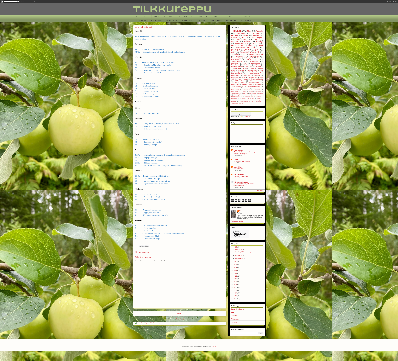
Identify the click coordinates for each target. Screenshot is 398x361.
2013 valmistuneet (174, 17)
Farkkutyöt (237, 95)
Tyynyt (257, 51)
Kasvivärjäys (235, 84)
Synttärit (260, 45)
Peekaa (233, 312)
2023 (235, 267)
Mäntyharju (239, 56)
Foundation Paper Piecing (253, 72)
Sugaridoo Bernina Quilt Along (245, 101)
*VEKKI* (236, 159)
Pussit (244, 91)
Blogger (214, 347)
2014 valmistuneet (189, 17)
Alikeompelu (246, 88)
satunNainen (238, 167)
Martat (246, 79)
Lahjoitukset (235, 65)
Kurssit (234, 37)
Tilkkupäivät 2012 (237, 82)
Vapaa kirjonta (257, 37)
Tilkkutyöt (236, 31)
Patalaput (247, 51)
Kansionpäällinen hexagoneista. (245, 252)
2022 (235, 270)
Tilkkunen (234, 315)
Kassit (233, 53)
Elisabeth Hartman (237, 66)
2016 (235, 287)
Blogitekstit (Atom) (181, 319)
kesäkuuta (239, 249)
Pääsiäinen (253, 68)
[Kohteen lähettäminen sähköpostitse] (140, 246)
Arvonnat (258, 66)
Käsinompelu (257, 89)
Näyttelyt (234, 42)
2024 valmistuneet (216, 20)
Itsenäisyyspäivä (254, 82)
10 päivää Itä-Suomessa (241, 176)
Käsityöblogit (255, 63)
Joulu (242, 45)
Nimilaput (259, 98)
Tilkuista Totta (239, 174)
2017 (235, 284)
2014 (235, 293)
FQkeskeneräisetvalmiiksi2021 (250, 53)
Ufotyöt (233, 45)
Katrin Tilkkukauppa (237, 309)
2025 (235, 262)
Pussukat (255, 33)
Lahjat (256, 40)
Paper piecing (234, 100)
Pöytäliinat (246, 65)
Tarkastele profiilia (237, 221)
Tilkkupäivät (249, 58)
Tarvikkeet (256, 44)
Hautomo (147, 17)
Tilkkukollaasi (253, 61)
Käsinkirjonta (235, 49)
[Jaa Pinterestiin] (148, 246)
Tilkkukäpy (258, 84)
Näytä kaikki (260, 190)
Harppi (243, 77)
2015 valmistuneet (204, 17)
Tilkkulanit (247, 75)
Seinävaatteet (254, 56)
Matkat (245, 35)
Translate (247, 116)
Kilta (244, 54)
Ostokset (234, 35)
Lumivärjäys (234, 98)
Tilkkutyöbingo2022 (254, 86)
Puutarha (259, 31)
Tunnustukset (235, 88)
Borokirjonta (253, 93)
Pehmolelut (251, 100)
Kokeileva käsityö (246, 84)
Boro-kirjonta (237, 72)
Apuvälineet (234, 77)
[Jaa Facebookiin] (146, 246)
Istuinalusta (257, 95)
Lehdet (245, 68)
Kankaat (247, 42)
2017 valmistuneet (234, 17)
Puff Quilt (258, 100)
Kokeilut (250, 45)
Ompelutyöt (235, 59)
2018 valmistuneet (250, 17)
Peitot (244, 37)
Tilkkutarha (234, 319)
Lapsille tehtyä (242, 40)
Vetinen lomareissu (239, 169)
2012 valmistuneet (159, 17)
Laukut (256, 49)
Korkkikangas (246, 89)
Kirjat (244, 63)
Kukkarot (260, 54)
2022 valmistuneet (186, 20)
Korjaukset (258, 96)
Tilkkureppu (172, 10)
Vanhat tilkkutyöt (241, 44)
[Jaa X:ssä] (144, 246)
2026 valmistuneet (246, 20)
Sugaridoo (233, 101)
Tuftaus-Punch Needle (237, 103)
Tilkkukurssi (235, 54)
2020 (235, 276)
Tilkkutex (234, 322)
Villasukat (257, 75)
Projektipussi (235, 75)
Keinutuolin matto (249, 96)
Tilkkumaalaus (239, 81)
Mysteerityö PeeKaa (257, 79)
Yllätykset (257, 65)
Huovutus (247, 95)
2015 (235, 290)
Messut (251, 54)
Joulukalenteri (235, 68)
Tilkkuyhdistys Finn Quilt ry (247, 47)
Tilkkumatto (258, 91)
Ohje (258, 58)
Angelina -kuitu (257, 88)
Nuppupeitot (235, 51)
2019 (235, 279)
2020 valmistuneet (156, 20)
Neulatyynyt (251, 98)
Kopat (261, 70)
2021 (235, 273)
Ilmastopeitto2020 (251, 70)
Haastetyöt (241, 70)
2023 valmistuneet (201, 20)
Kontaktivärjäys (252, 77)
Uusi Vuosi (249, 66)
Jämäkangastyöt (236, 61)
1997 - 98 (245, 93)
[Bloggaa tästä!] (142, 246)
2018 (235, 281)
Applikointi (234, 63)
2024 (235, 264)
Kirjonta (256, 35)
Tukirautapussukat (236, 93)
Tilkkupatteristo (254, 81)
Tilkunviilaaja (238, 150)
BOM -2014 (252, 59)
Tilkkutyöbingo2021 (237, 86)
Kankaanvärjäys (236, 58)
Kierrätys (259, 42)
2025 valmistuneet (231, 20)
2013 (235, 296)
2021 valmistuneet (171, 20)
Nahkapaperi (243, 98)
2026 (235, 247)
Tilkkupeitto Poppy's (241, 182)
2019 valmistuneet (140, 20)
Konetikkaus (241, 33)
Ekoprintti (260, 93)
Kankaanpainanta (236, 73)
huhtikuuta (239, 255)
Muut (249, 31)
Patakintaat (243, 100)
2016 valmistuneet (219, 17)
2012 (235, 298)
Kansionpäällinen (254, 73)
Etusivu (137, 17)
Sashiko (251, 91)
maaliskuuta (239, 258)
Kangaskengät (235, 89)
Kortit (247, 49)
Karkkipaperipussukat (236, 96)
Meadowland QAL (235, 91)
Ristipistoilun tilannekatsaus (242, 161)
